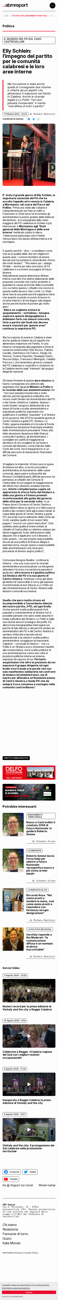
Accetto (29, 1292)
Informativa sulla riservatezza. (16, 1288)
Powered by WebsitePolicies (12, 1296)
